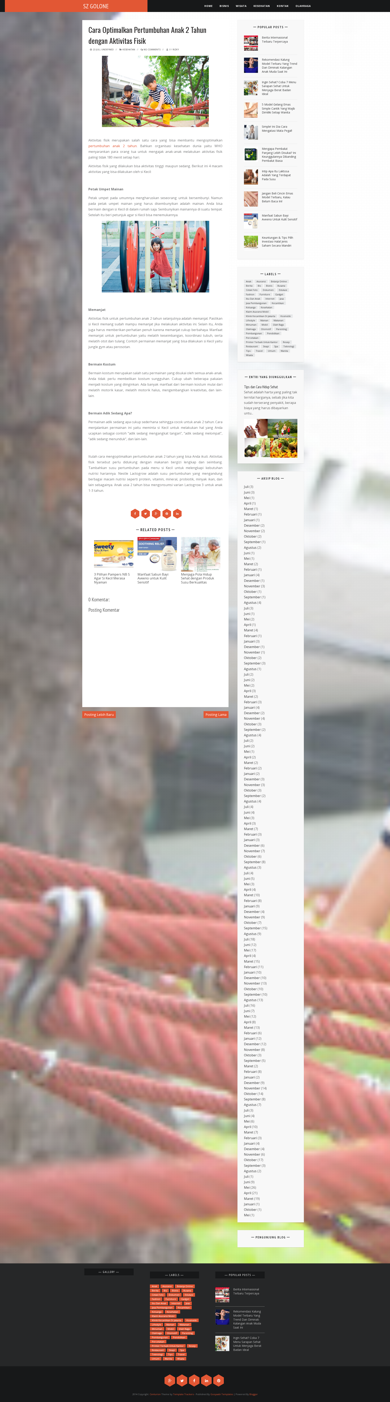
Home (208, 6)
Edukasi (283, 289)
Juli (246, 486)
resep (286, 342)
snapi (266, 346)
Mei (247, 498)
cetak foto (252, 289)
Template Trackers (183, 1394)
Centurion (155, 1394)
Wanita (284, 350)
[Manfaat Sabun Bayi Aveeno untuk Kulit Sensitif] (157, 554)
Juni (247, 492)
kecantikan (278, 303)
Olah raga (278, 324)
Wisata (241, 6)
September (252, 542)
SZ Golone (96, 6)
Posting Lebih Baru (99, 714)
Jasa (282, 298)
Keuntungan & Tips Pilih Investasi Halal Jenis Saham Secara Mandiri (277, 241)
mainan (264, 320)
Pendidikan (273, 333)
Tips (248, 350)
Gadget (279, 294)
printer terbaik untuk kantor (262, 342)
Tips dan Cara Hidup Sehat (261, 386)
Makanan (278, 320)
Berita (249, 285)
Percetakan (252, 337)
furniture (265, 294)
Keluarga (251, 307)
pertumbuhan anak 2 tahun (112, 146)
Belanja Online (279, 281)
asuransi (261, 281)
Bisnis (224, 6)
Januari (249, 520)
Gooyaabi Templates (221, 1394)
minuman (251, 324)
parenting (281, 329)
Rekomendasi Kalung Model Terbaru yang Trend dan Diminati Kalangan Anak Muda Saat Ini (279, 65)
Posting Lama (216, 714)
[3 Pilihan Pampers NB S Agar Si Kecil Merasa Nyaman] (113, 554)
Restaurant (252, 346)
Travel (259, 350)
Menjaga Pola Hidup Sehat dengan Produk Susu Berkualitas (197, 578)
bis (259, 285)
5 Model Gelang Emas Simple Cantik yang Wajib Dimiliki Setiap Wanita (278, 108)
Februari (250, 514)
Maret (248, 509)
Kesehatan (128, 49)
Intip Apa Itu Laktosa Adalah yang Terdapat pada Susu (276, 175)
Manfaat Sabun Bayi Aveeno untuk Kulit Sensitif (153, 578)
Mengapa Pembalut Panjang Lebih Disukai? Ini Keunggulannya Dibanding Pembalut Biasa (279, 155)
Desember (252, 525)
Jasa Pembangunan (256, 303)
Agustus (250, 547)
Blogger (253, 1394)
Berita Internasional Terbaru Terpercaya (275, 39)
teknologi (288, 346)
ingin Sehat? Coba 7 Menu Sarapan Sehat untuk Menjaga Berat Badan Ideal (279, 88)
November (252, 531)
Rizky (176, 49)
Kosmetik (286, 316)
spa (276, 346)
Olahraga (303, 6)
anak (248, 281)
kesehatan (262, 6)
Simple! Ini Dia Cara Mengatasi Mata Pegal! (277, 129)
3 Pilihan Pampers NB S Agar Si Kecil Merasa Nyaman (112, 578)
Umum (271, 350)
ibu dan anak (253, 298)
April (247, 503)
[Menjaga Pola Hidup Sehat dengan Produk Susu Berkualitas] (200, 554)
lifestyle (250, 320)
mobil (265, 324)
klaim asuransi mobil (257, 311)
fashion (250, 294)
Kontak (283, 6)
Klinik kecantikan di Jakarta (260, 316)
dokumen (268, 289)
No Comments (151, 49)
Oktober (250, 536)
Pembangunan (254, 333)
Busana (281, 285)
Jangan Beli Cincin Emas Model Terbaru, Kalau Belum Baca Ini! (277, 197)
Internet (269, 298)
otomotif (266, 329)
